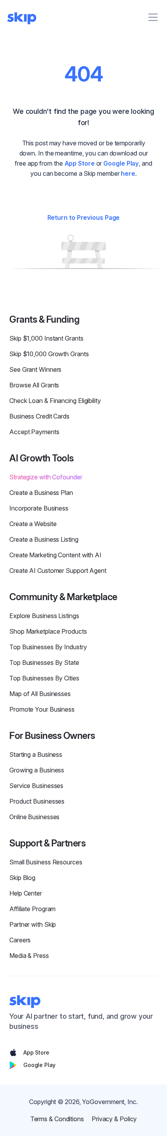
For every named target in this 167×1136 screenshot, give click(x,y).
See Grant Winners (35, 369)
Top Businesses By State (44, 662)
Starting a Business (35, 754)
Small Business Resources (45, 862)
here (128, 173)
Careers (20, 940)
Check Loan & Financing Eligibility (55, 401)
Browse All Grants (34, 385)
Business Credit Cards (39, 416)
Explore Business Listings (44, 616)
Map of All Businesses (40, 694)
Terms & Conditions (57, 1119)
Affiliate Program (32, 909)
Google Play (121, 163)
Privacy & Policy (114, 1119)
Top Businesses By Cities (44, 678)
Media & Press (29, 955)
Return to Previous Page (83, 217)
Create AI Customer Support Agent (57, 570)
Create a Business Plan (41, 492)
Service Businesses (36, 786)
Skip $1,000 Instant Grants (46, 338)
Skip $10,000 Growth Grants (49, 354)
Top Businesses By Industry (48, 647)
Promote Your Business (42, 709)
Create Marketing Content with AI (55, 555)
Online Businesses (34, 817)
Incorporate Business (38, 508)
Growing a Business (36, 770)
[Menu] (153, 17)
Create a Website (32, 524)
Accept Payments (34, 432)
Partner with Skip (32, 924)
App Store (79, 163)
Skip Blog (22, 878)
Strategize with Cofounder (45, 477)
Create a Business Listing (43, 539)
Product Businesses (36, 801)
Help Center (25, 893)
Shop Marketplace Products (48, 631)
